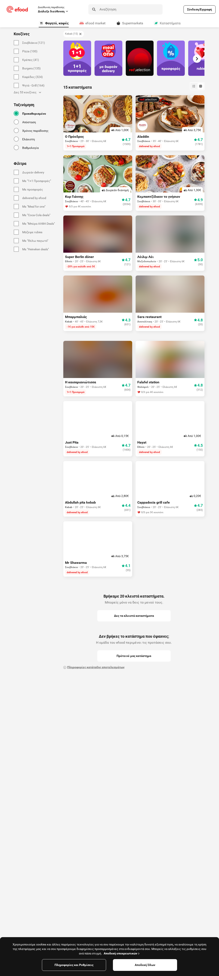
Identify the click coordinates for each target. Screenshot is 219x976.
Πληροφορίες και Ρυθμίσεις (74, 965)
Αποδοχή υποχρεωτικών (120, 953)
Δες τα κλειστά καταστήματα (134, 615)
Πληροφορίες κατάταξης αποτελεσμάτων (95, 667)
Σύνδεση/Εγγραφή (199, 9)
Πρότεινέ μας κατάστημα (134, 656)
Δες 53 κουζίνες (25, 92)
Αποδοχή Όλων (145, 965)
